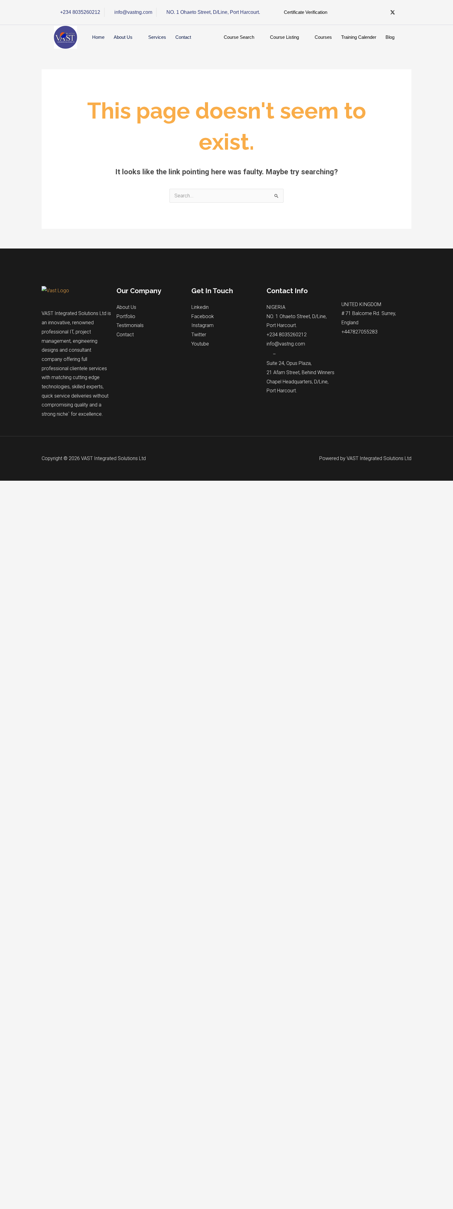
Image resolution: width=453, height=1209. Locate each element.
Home (98, 37)
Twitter (198, 335)
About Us (123, 37)
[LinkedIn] (368, 12)
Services (157, 37)
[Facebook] (355, 12)
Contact (183, 37)
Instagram (202, 325)
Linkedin (200, 307)
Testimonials (130, 325)
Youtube (200, 344)
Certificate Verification (305, 12)
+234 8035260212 (287, 335)
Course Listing (284, 37)
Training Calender (358, 37)
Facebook (202, 316)
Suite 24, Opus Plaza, (289, 363)
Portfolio (125, 316)
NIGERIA (276, 307)
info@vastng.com (286, 344)
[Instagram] (380, 12)
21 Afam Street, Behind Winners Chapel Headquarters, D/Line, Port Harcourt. (300, 382)
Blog (390, 37)
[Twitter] (392, 12)
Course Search (239, 37)
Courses (323, 37)
